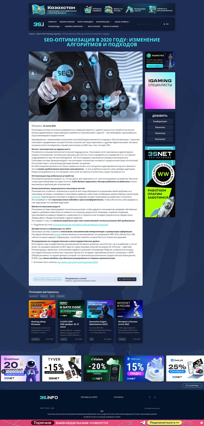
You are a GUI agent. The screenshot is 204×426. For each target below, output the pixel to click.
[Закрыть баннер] (201, 423)
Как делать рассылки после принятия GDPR (78, 262)
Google (57, 234)
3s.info (121, 414)
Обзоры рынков (67, 22)
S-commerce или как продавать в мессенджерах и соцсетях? (80, 224)
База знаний (94, 26)
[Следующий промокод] (200, 371)
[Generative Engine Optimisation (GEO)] (100, 321)
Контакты (118, 397)
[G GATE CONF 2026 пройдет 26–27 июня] (71, 321)
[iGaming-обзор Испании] (42, 321)
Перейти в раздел (155, 66)
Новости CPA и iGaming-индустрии (48, 279)
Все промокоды (192, 385)
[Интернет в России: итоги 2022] (129, 321)
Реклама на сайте (89, 397)
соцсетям (36, 197)
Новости (52, 22)
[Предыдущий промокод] (3, 371)
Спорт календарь (85, 22)
